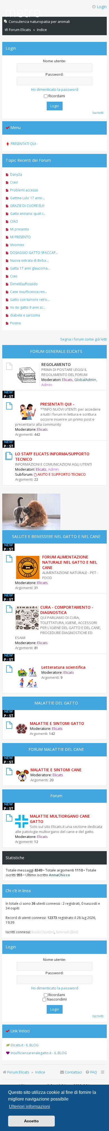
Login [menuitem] (102, 6)
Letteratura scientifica (63, 667)
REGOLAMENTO (56, 364)
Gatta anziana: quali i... (28, 213)
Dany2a (16, 174)
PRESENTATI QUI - (57, 404)
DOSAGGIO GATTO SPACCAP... (34, 252)
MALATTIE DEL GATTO (56, 703)
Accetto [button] (31, 1121)
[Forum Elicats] (23, 13)
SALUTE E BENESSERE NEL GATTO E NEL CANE (56, 536)
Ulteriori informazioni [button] (29, 1106)
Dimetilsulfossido (24, 284)
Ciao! (14, 182)
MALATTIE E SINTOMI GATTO (57, 723)
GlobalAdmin (85, 379)
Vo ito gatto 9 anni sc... (28, 307)
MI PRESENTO (20, 237)
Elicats (67, 379)
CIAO (14, 221)
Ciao (13, 276)
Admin (46, 384)
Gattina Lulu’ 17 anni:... (27, 198)
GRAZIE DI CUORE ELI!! (27, 205)
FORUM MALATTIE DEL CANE (56, 749)
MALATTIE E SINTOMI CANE (56, 769)
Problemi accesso (24, 190)
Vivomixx (17, 244)
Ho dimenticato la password (54, 89)
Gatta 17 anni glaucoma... (30, 268)
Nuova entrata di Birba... (29, 260)
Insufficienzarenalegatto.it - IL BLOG (39, 1053)
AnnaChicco (59, 874)
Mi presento (19, 229)
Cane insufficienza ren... (28, 291)
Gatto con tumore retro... (30, 299)
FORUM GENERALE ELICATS (56, 351)
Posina (15, 323)
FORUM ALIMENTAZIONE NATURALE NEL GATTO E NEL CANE (69, 562)
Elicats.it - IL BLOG (25, 1045)
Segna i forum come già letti (83, 339)
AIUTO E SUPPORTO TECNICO (61, 474)
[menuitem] (91, 1072)
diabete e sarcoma (25, 315)
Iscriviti (98, 112)
